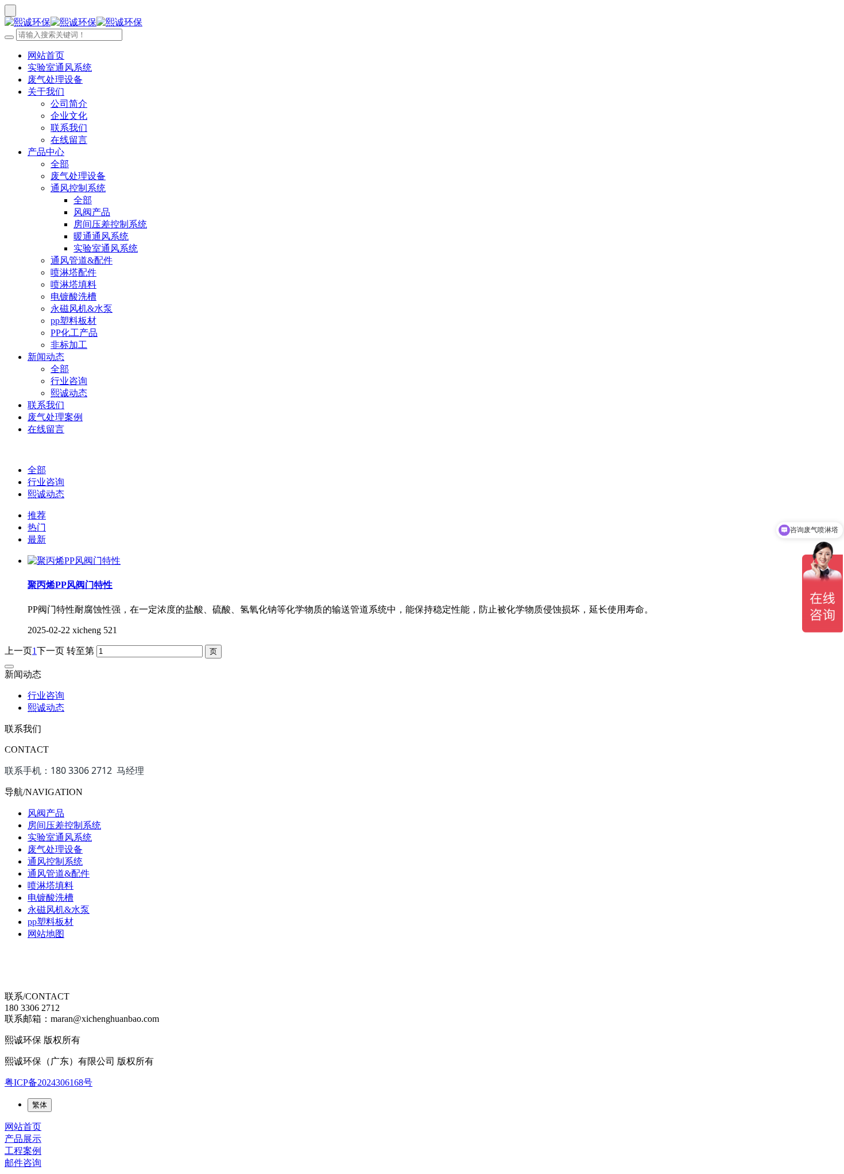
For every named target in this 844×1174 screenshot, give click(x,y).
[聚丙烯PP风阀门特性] (74, 560)
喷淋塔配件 (73, 272)
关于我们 (46, 91)
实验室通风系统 (60, 67)
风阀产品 (91, 212)
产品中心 (46, 152)
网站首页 (46, 55)
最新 (37, 539)
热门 (37, 527)
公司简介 (69, 104)
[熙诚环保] (422, 23)
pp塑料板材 (73, 321)
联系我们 (69, 128)
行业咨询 (69, 381)
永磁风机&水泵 (82, 308)
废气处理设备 (55, 79)
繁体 (39, 1105)
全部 (60, 164)
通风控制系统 (78, 188)
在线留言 (69, 140)
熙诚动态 (69, 393)
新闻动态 (46, 357)
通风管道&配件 (82, 260)
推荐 (37, 515)
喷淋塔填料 (73, 284)
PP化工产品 (74, 333)
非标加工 (69, 345)
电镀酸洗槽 (73, 296)
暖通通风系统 (101, 236)
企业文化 (69, 116)
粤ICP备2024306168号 (48, 1082)
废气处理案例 (55, 417)
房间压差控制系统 (110, 224)
